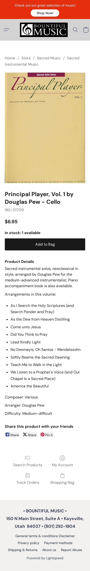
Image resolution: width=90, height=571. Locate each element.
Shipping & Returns (22, 550)
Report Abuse (71, 550)
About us (49, 550)
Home (10, 58)
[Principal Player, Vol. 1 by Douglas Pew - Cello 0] (45, 128)
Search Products (27, 464)
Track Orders (27, 482)
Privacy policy (28, 543)
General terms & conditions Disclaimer (45, 536)
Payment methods (58, 543)
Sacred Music (49, 58)
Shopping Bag (62, 482)
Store (26, 58)
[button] (45, 13)
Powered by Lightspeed (45, 558)
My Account (62, 464)
